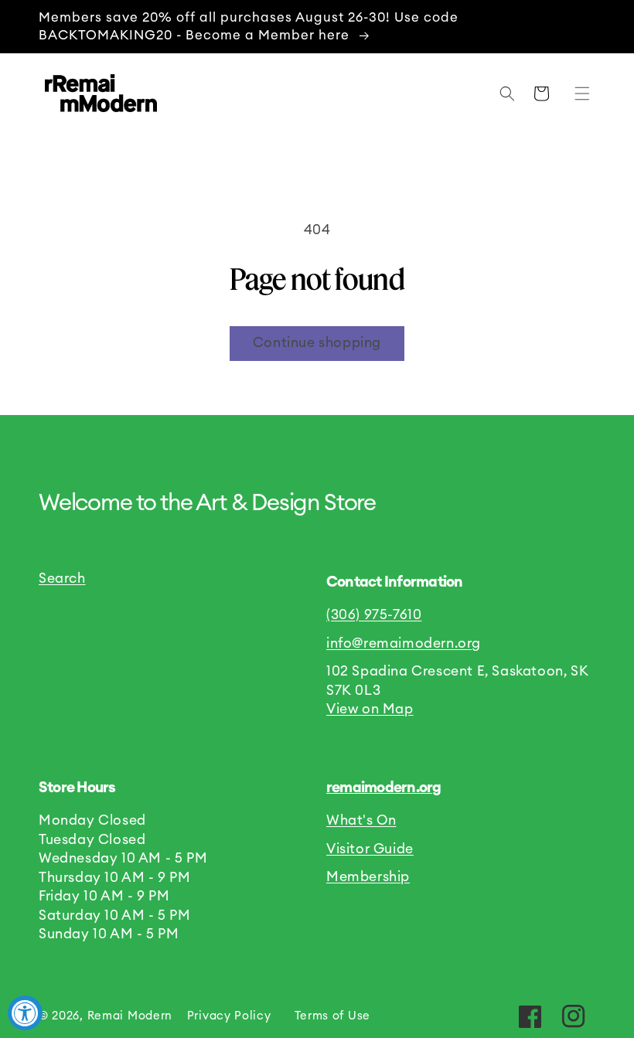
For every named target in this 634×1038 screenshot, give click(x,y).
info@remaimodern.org (403, 643)
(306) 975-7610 (373, 614)
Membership (368, 876)
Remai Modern (129, 1016)
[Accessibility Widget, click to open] (25, 1012)
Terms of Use (332, 1016)
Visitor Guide (370, 849)
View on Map (370, 709)
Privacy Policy (229, 1016)
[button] (578, 94)
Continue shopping (317, 342)
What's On (361, 820)
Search (62, 578)
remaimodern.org (383, 788)
